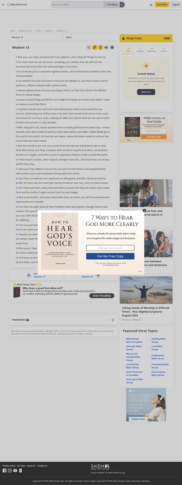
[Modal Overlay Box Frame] (91, 242)
